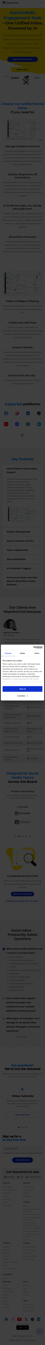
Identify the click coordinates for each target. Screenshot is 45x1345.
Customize (21, 696)
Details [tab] (22, 653)
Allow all (22, 689)
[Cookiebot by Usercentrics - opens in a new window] (33, 647)
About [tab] (37, 653)
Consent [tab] (8, 653)
